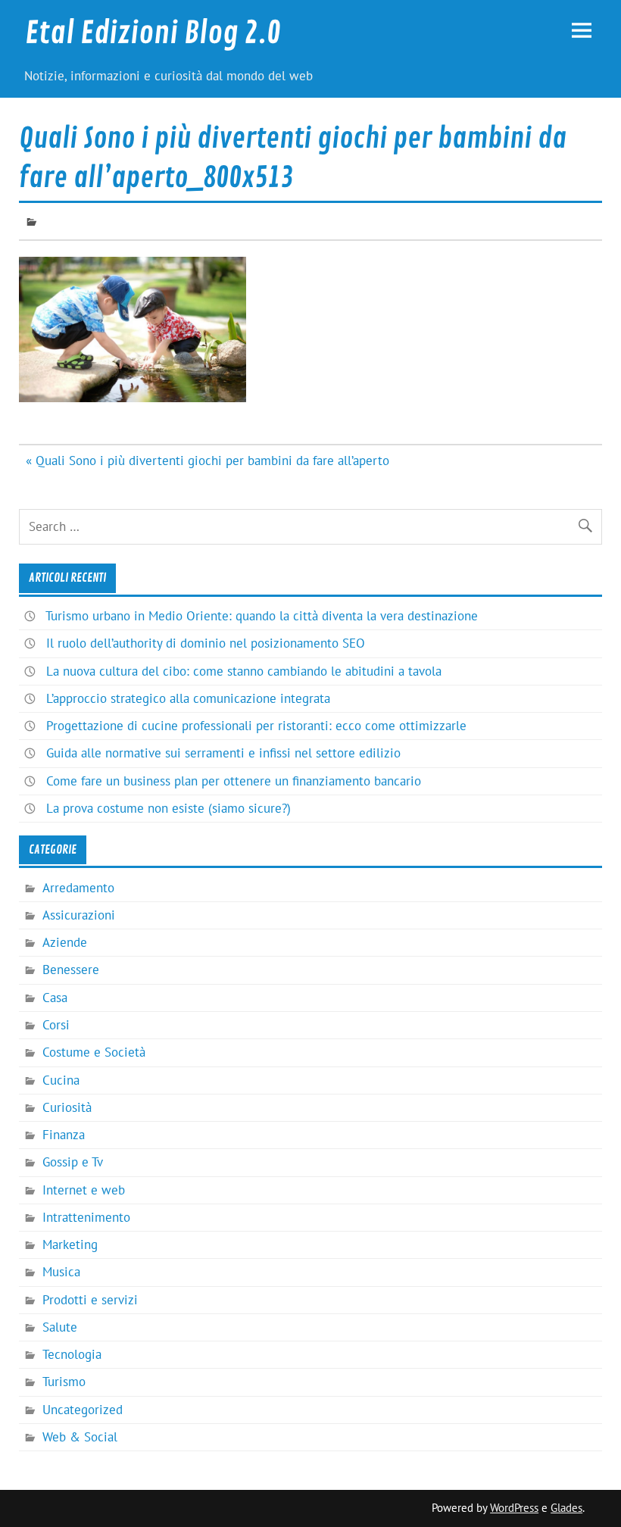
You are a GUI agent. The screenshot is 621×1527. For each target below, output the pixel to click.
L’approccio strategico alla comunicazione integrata (188, 698)
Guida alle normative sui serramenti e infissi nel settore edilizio (223, 753)
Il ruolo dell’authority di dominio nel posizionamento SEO (205, 643)
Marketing (70, 1244)
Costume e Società (93, 1052)
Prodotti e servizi (90, 1299)
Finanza (63, 1134)
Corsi (56, 1024)
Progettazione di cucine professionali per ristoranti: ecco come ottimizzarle (256, 725)
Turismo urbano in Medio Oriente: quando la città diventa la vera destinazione (261, 615)
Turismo (64, 1381)
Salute (59, 1327)
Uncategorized (82, 1409)
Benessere (70, 969)
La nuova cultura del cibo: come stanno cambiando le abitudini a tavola (244, 671)
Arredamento (78, 887)
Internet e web (83, 1190)
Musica (61, 1271)
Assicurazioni (78, 915)
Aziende (64, 942)
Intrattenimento (86, 1217)
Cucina (61, 1080)
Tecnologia (71, 1354)
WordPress (514, 1507)
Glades (566, 1507)
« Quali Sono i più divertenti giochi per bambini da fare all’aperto (207, 460)
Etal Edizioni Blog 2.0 (153, 33)
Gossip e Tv (72, 1162)
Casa (54, 997)
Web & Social (79, 1437)
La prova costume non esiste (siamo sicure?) (168, 808)
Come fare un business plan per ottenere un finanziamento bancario (233, 781)
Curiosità (67, 1107)
